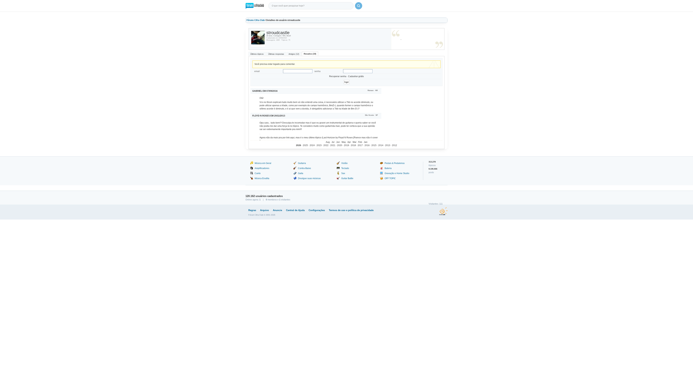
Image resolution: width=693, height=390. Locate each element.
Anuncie (277, 210)
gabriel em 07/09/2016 (265, 91)
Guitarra (302, 163)
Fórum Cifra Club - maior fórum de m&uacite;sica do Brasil (254, 6)
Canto (258, 173)
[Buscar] (358, 5)
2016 (367, 145)
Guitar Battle (347, 178)
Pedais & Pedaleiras (395, 163)
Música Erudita (262, 178)
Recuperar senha (337, 76)
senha (317, 71)
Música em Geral (263, 163)
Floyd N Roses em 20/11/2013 (268, 115)
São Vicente (369, 115)
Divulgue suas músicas (309, 178)
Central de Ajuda (295, 210)
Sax (343, 173)
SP (377, 115)
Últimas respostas (276, 54)
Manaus (371, 90)
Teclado (345, 168)
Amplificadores (262, 168)
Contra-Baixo (304, 168)
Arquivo (264, 210)
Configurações (317, 210)
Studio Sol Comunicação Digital (443, 211)
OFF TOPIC (390, 178)
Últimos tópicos (257, 54)
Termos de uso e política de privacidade (351, 210)
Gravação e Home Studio (397, 173)
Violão (344, 163)
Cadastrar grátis (356, 76)
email (257, 71)
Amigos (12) (294, 54)
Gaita (300, 173)
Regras (252, 210)
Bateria (388, 168)
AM (376, 90)
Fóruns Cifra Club (256, 20)
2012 (394, 145)
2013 (387, 145)
